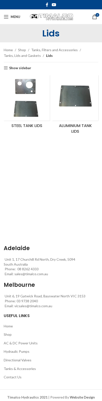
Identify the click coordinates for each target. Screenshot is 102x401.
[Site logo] (51, 16)
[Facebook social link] (47, 4)
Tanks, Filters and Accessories (54, 50)
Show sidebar (20, 68)
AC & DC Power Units (21, 343)
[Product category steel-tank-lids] (27, 103)
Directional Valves (17, 360)
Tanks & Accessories (20, 369)
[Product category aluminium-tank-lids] (75, 106)
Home (8, 50)
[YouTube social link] (54, 4)
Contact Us (13, 377)
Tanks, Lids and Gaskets (22, 55)
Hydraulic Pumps (16, 351)
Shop (22, 50)
